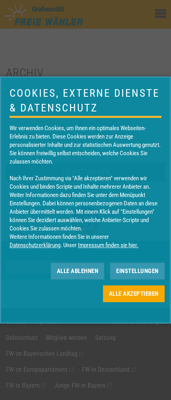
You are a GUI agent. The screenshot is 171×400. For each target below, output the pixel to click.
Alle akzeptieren (134, 293)
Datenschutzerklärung (35, 245)
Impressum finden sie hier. (108, 245)
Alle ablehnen (78, 271)
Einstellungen (137, 271)
